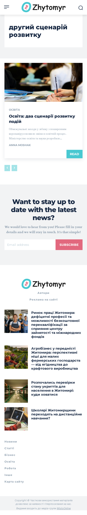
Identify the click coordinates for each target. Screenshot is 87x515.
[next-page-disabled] (14, 168)
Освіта (14, 109)
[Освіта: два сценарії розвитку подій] (43, 82)
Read (74, 154)
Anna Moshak (20, 145)
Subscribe (69, 245)
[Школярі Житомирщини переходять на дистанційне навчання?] (16, 419)
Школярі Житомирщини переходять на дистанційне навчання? (56, 414)
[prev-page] (7, 168)
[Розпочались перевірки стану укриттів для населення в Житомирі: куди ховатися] (16, 391)
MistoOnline (64, 508)
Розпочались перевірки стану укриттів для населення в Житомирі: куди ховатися (53, 388)
